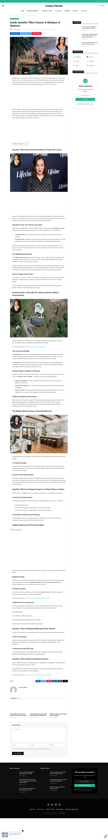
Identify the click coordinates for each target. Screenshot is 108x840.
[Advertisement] (39, 97)
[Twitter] (4, 85)
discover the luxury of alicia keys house (34, 346)
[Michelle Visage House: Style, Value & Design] (59, 707)
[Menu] (3, 5)
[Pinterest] (4, 93)
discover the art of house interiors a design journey (37, 675)
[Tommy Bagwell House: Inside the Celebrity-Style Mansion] (39, 707)
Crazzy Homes (17, 29)
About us (32, 809)
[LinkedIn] (4, 89)
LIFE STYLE (84, 10)
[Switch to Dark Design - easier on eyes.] (103, 1)
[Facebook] (4, 81)
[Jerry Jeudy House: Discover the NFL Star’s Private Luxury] (19, 707)
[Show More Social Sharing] (43, 33)
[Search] (105, 1)
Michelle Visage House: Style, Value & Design (58, 714)
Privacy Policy (86, 104)
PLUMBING (67, 10)
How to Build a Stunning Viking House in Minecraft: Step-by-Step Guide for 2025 (90, 36)
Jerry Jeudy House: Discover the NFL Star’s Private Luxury (18, 714)
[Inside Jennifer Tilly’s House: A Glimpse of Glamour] (39, 56)
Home (11, 14)
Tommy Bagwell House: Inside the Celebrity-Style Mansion (38, 714)
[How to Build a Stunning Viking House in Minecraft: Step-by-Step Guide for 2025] (77, 36)
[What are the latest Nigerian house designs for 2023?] (77, 29)
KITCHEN (75, 10)
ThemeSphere (62, 813)
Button (102, 5)
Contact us (40, 809)
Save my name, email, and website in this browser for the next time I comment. (32, 748)
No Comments (45, 29)
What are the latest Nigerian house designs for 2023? (89, 27)
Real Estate (58, 10)
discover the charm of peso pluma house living (36, 598)
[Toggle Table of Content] (25, 144)
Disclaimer (59, 809)
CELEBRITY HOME (47, 10)
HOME (22, 10)
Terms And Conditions (71, 809)
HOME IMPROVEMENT (32, 10)
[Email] (4, 96)
